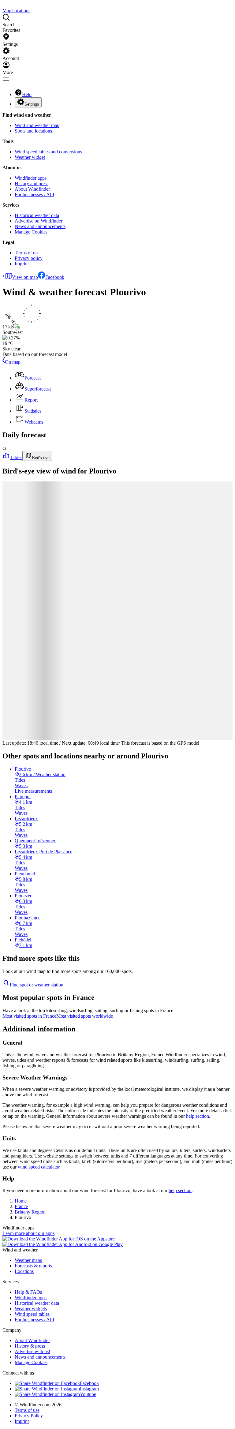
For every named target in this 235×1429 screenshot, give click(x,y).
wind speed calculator (38, 1166)
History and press (31, 183)
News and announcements (40, 226)
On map (13, 362)
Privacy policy (29, 258)
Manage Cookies (31, 231)
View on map (25, 277)
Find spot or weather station (36, 984)
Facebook (54, 277)
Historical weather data (37, 215)
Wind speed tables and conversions (48, 151)
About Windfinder (32, 189)
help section (197, 1116)
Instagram (89, 1388)
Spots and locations (33, 130)
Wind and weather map (37, 125)
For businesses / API (34, 194)
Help (27, 94)
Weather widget (30, 157)
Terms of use (27, 252)
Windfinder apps (31, 178)
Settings (31, 104)
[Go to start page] (3, 5)
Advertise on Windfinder (38, 220)
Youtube (88, 1394)
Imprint (22, 263)
